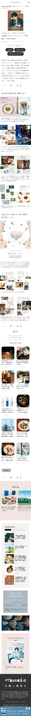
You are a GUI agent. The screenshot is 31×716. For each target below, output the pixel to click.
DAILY (8, 529)
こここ (24, 706)
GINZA (22, 704)
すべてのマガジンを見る (15, 337)
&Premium (9, 706)
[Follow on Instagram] (6, 686)
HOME (3, 6)
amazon (10, 49)
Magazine (4, 41)
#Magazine (6, 470)
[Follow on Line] (21, 686)
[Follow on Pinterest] (17, 686)
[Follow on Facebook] (10, 686)
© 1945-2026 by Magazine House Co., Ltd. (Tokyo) (15, 701)
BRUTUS (7, 704)
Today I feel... (7, 708)
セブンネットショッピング (15, 53)
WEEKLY (15, 529)
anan (4, 704)
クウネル (26, 704)
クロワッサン (18, 704)
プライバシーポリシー (20, 609)
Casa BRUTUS (12, 704)
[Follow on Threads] (25, 686)
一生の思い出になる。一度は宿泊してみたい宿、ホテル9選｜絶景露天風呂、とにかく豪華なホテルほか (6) (17, 711)
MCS (27, 706)
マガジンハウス (19, 49)
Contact (3, 698)
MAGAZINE (8, 6)
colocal (15, 706)
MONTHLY (22, 529)
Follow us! (15, 627)
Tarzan (12, 706)
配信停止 (24, 605)
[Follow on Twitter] (13, 686)
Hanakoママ (20, 706)
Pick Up (15, 487)
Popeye (4, 706)
